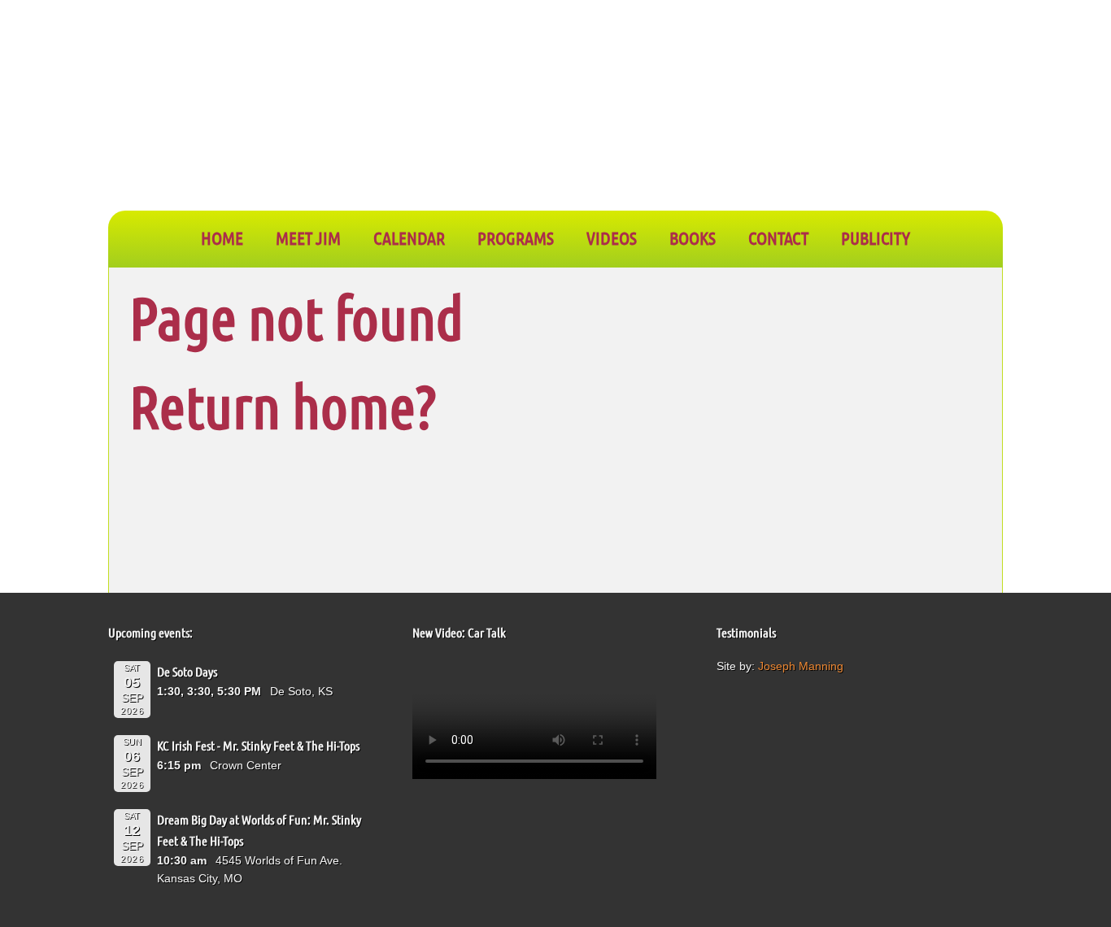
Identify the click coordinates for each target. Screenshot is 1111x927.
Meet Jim (308, 237)
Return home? (282, 405)
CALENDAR (409, 237)
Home (222, 237)
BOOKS (692, 237)
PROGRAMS (515, 237)
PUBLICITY (875, 237)
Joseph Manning (800, 665)
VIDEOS (611, 237)
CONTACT (778, 237)
